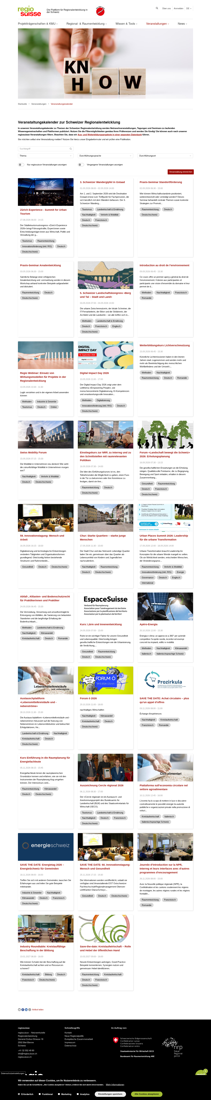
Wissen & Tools (126, 23)
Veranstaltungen (157, 23)
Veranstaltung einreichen (180, 172)
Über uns (166, 8)
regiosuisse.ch (25, 1056)
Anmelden (178, 8)
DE (187, 8)
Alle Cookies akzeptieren (147, 1094)
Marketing (66, 1094)
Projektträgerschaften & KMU (37, 23)
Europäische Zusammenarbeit (79, 1038)
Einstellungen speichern (110, 1094)
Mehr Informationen (115, 1084)
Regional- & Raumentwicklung (85, 23)
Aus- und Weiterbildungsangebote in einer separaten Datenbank (110, 134)
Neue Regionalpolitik (74, 1035)
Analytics (84, 1094)
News (182, 23)
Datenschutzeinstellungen (12, 1073)
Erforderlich (27, 1094)
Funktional (47, 1094)
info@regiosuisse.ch (27, 1053)
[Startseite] (29, 10)
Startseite (22, 103)
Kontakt (68, 1032)
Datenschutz (71, 1045)
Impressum (70, 1042)
